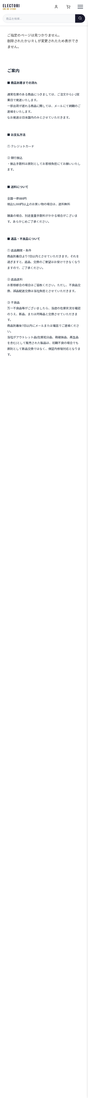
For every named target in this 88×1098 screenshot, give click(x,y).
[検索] (80, 18)
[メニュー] (80, 7)
